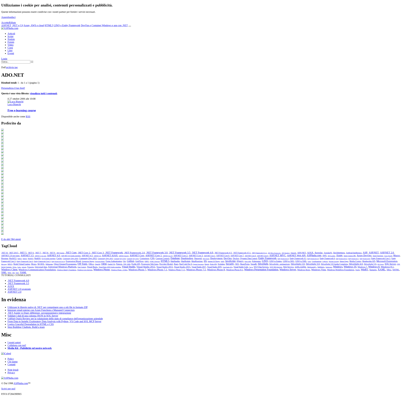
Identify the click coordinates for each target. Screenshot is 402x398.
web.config (300, 267)
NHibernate (49, 264)
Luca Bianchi (14, 104)
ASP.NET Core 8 (250, 256)
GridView (139, 261)
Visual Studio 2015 (182, 267)
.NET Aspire (60, 253)
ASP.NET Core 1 (153, 255)
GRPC (147, 261)
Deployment (216, 258)
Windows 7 (362, 267)
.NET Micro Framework (274, 253)
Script (10, 36)
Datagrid (198, 258)
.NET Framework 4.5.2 (259, 253)
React (176, 264)
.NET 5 (23, 252)
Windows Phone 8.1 (234, 270)
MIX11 (10, 264)
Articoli (11, 33)
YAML (23, 272)
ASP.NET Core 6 (222, 256)
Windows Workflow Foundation (340, 270)
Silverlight (263, 264)
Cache (59, 258)
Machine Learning (334, 261)
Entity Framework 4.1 (298, 258)
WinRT (364, 269)
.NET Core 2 (84, 252)
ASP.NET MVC (277, 255)
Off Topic (82, 264)
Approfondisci (8, 17)
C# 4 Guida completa (48, 258)
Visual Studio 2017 (199, 267)
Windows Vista (318, 269)
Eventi (11, 53)
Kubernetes (256, 261)
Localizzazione (316, 261)
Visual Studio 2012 (145, 267)
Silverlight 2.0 (298, 264)
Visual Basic (92, 267)
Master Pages (344, 261)
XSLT (17, 273)
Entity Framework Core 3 (25, 261)
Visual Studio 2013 (164, 267)
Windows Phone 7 (137, 269)
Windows (337, 266)
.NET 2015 (13, 253)
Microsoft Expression (386, 261)
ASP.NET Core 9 (262, 256)
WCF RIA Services (276, 267)
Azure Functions (378, 256)
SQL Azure (380, 264)
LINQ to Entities (275, 261)
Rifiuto (12, 22)
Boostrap (4, 258)
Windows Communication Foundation (37, 269)
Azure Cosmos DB (350, 256)
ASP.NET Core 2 (180, 255)
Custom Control (162, 258)
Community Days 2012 (88, 258)
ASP (365, 252)
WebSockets (329, 267)
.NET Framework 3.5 (179, 252)
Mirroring (3, 264)
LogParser (325, 261)
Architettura (339, 252)
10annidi (293, 253)
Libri (10, 50)
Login (4, 58)
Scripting (221, 264)
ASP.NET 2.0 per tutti (10, 255)
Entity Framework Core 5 (42, 261)
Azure (339, 255)
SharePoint (244, 264)
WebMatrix (320, 267)
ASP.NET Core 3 (196, 255)
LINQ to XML (301, 261)
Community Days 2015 (133, 258)
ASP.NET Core (137, 255)
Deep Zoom (206, 258)
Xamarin (373, 270)
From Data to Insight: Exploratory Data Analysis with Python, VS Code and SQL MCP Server (54, 321)
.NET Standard (285, 253)
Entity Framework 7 (353, 258)
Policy (11, 358)
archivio (12, 67)
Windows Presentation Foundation (261, 269)
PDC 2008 (126, 264)
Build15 (30, 258)
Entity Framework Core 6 (58, 261)
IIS (205, 261)
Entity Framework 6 (327, 258)
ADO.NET (301, 253)
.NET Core (70, 252)
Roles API (213, 264)
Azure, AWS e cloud (33, 25)
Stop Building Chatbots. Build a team (26, 327)
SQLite (14, 267)
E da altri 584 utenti (11, 239)
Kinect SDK (248, 261)
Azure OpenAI (388, 256)
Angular (319, 252)
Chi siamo (13, 361)
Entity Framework (267, 258)
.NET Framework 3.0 (157, 252)
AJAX (310, 252)
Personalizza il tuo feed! (13, 88)
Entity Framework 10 (283, 258)
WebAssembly (311, 267)
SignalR (254, 264)
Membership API (368, 261)
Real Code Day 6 (185, 264)
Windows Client (9, 269)
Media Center (355, 261)
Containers (144, 258)
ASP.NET (6, 25)
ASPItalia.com (314, 255)
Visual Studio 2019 (214, 267)
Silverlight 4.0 (356, 264)
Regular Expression (198, 264)
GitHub (130, 261)
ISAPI (222, 261)
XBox (389, 270)
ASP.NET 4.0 (53, 255)
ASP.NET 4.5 (87, 255)
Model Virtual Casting (21, 264)
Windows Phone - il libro (119, 270)
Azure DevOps (364, 255)
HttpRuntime (197, 261)
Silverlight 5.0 (370, 264)
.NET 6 (31, 253)
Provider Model (166, 264)
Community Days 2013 (105, 258)
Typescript (30, 267)
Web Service (288, 267)
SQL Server (390, 264)
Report (207, 264)
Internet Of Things (214, 261)
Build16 (37, 258)
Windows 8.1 (387, 267)
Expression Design (88, 261)
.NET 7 (38, 253)
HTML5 (49, 25)
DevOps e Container (91, 25)
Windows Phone (101, 269)
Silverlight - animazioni (279, 264)
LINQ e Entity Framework (67, 25)
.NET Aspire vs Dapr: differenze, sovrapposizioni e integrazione (39, 313)
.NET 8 (45, 253)
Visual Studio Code (241, 267)
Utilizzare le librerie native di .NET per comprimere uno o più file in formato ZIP (48, 307)
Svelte (19, 267)
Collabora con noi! (17, 345)
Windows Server (288, 269)
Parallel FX (111, 264)
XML (3, 272)
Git (124, 261)
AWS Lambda (331, 256)
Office (91, 264)
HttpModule (185, 261)
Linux (309, 261)
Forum (11, 42)
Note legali (13, 369)
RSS (28, 116)
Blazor (396, 255)
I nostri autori (14, 342)
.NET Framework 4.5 (223, 253)
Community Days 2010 (70, 258)
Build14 (25, 258)
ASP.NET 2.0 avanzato (19, 289)
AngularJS (328, 253)
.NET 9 (52, 253)
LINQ (265, 261)
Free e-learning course (22, 110)
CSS (152, 258)
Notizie (11, 39)
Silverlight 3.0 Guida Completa (334, 264)
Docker (236, 258)
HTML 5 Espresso (155, 261)
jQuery (240, 261)
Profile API (135, 264)
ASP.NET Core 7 (237, 256)
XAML (381, 269)
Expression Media (99, 261)
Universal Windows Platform (62, 267)
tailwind (24, 267)
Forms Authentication (114, 261)
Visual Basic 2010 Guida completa (110, 267)
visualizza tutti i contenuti (43, 93)
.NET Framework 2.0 (134, 252)
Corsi (10, 47)
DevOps (228, 258)
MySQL (41, 264)
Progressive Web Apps (149, 264)
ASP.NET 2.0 (387, 252)
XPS (13, 273)
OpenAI (97, 264)
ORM (103, 264)
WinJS (357, 270)
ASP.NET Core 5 (209, 256)
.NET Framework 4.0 (202, 252)
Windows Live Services (84, 270)
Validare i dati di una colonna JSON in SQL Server (33, 315)
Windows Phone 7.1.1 (176, 270)
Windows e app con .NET (115, 25)
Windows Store (303, 270)
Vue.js (251, 267)
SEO (237, 264)
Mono (33, 264)
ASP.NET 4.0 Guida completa (70, 256)
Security (230, 264)
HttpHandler (175, 261)
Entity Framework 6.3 (341, 258)
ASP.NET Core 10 (167, 256)
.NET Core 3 (97, 252)
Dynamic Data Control (248, 258)
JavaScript (230, 261)
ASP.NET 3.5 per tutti (40, 256)
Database (175, 258)
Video (11, 45)
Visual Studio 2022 (227, 267)
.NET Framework (114, 252)
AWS (324, 256)
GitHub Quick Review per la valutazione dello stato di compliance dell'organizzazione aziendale (55, 318)
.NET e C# (17, 25)
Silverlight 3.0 (313, 264)
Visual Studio (128, 266)
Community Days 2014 (120, 258)
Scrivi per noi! (8, 388)
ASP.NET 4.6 (97, 256)
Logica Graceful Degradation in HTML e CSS (31, 324)
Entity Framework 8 (365, 258)
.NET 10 (4, 253)
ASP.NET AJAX (110, 255)
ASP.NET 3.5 (27, 255)
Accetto (5, 22)
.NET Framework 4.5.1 (241, 253)
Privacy (11, 372)
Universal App (41, 267)
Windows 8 (374, 266)
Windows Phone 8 (216, 269)
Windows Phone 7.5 (196, 269)
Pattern (119, 264)
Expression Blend (73, 261)
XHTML (395, 270)
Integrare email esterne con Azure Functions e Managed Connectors (41, 310)
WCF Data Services (261, 267)
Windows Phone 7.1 (157, 269)
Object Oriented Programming (65, 264)
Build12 (12, 258)
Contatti (11, 364)
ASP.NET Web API (296, 255)
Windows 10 (350, 266)
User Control (82, 267)
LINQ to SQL (288, 261)
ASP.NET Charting (123, 256)
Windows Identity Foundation (66, 270)
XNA (9, 273)
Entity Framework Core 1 (380, 258)
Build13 (20, 258)
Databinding (187, 258)
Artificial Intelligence (353, 253)
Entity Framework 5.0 (312, 258)
